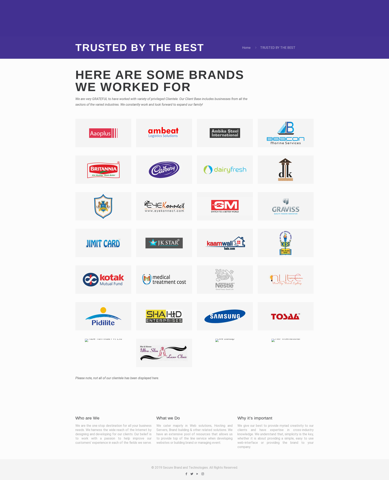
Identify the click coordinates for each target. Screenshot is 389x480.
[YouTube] (197, 474)
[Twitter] (192, 474)
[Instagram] (203, 474)
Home (246, 48)
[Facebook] (186, 474)
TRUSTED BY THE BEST (277, 48)
